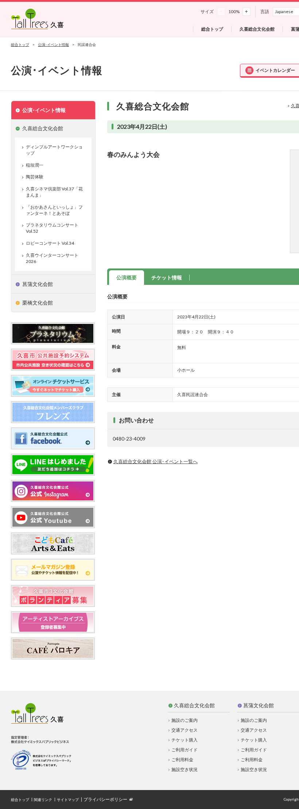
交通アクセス (184, 730)
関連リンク (43, 799)
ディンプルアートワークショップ (54, 150)
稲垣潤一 (34, 165)
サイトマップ (68, 799)
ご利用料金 (182, 759)
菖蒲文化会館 (258, 705)
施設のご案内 (184, 720)
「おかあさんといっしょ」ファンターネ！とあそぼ (54, 210)
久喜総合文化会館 (194, 705)
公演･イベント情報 (53, 44)
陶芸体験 (34, 176)
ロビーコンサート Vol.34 (50, 243)
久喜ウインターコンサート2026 (52, 258)
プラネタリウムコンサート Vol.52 (52, 228)
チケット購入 (184, 740)
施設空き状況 (184, 769)
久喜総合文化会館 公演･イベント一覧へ (155, 461)
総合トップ (20, 44)
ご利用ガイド (184, 749)
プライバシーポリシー (105, 799)
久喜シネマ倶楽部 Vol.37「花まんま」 (54, 192)
